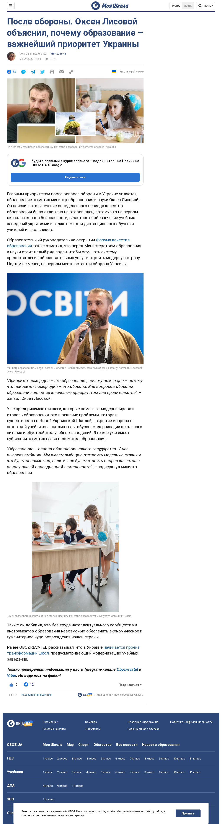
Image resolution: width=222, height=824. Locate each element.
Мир (70, 745)
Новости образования (161, 745)
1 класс (48, 758)
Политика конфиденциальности (191, 722)
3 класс (77, 758)
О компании (50, 722)
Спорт (83, 745)
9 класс (164, 758)
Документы (93, 728)
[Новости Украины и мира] (85, 696)
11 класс (195, 758)
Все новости (126, 745)
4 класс (91, 758)
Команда (91, 722)
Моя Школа (58, 53)
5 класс (106, 758)
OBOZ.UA (14, 745)
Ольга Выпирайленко (33, 53)
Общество (102, 745)
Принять (188, 813)
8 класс (149, 758)
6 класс (120, 758)
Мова (176, 5)
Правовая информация (143, 722)
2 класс (62, 758)
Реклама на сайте (54, 728)
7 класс (135, 758)
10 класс (179, 758)
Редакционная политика (36, 694)
